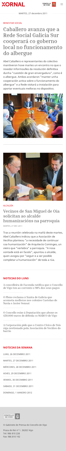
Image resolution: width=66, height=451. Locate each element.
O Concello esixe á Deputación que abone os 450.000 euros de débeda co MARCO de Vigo (30, 314)
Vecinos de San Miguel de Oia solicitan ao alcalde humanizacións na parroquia (31, 216)
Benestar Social (12, 22)
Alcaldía (8, 205)
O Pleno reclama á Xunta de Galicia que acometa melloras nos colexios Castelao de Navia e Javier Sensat (30, 300)
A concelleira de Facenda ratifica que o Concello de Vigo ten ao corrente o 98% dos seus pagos (33, 286)
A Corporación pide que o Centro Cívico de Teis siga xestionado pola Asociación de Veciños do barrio (32, 328)
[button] (61, 4)
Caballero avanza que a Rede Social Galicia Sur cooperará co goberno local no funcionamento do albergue (32, 41)
